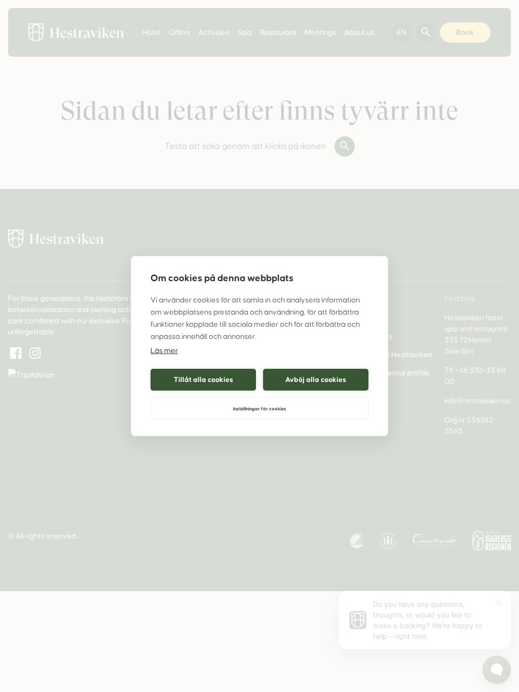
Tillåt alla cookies (203, 379)
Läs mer (164, 351)
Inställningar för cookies (259, 408)
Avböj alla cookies (315, 379)
